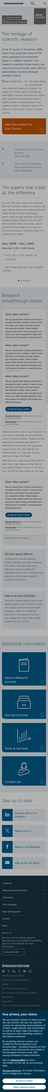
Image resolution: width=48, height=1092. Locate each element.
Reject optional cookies (24, 1087)
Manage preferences (12, 1071)
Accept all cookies (24, 1081)
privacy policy (18, 1060)
